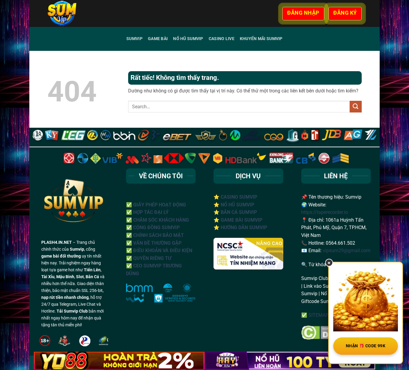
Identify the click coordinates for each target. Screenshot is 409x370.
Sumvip (134, 38)
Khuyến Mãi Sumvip (261, 38)
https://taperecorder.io (324, 212)
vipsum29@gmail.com (346, 250)
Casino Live (221, 38)
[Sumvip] (78, 13)
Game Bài (158, 38)
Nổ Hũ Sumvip (188, 38)
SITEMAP (318, 315)
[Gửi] (356, 106)
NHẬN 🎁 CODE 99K (365, 345)
